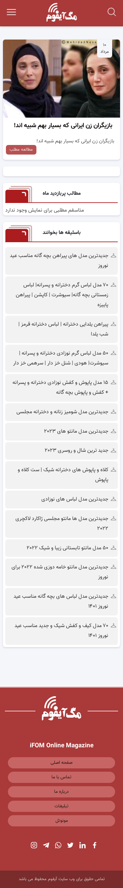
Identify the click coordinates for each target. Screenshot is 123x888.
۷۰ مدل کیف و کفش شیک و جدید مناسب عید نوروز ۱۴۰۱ (61, 631)
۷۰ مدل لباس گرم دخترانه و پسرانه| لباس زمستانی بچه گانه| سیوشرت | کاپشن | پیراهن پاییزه (62, 295)
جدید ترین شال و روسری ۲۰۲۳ (76, 450)
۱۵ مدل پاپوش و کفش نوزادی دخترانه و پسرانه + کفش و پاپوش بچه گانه (60, 388)
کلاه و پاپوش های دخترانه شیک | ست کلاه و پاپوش (63, 475)
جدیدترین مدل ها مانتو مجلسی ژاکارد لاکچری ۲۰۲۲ (61, 524)
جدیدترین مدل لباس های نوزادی (74, 499)
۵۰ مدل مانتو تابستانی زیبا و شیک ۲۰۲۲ (67, 548)
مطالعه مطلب (21, 149)
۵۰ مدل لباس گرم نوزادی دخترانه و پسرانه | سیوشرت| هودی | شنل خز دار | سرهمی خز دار (60, 358)
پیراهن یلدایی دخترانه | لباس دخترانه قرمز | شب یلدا (63, 329)
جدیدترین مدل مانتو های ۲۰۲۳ (76, 431)
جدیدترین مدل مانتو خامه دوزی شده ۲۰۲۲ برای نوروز (59, 572)
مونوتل (61, 820)
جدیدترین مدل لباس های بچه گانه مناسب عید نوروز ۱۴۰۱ (60, 601)
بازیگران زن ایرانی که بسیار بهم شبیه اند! (63, 125)
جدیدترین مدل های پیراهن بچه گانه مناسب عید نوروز (59, 261)
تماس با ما (61, 777)
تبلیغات (61, 806)
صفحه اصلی (61, 762)
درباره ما (61, 791)
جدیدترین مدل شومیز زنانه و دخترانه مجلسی (62, 412)
